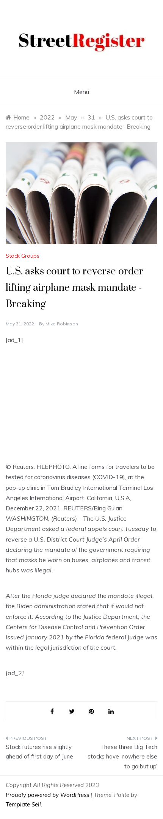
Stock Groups (22, 255)
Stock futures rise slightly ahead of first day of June (39, 751)
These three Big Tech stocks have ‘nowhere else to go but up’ (122, 756)
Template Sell (23, 804)
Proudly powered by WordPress (48, 794)
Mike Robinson (61, 324)
